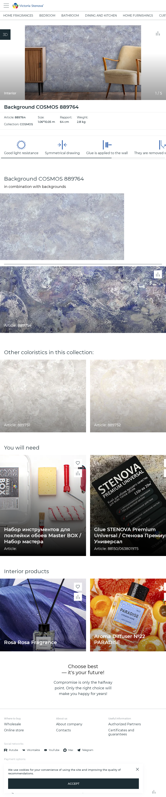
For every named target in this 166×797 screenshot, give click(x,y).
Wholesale (12, 724)
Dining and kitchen (101, 15)
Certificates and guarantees (121, 732)
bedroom (47, 15)
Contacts (63, 730)
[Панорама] (5, 34)
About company (69, 724)
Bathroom (70, 15)
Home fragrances (18, 15)
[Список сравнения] (154, 792)
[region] (83, 147)
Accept (73, 783)
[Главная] (77, 6)
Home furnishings (138, 15)
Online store (14, 730)
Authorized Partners (124, 724)
